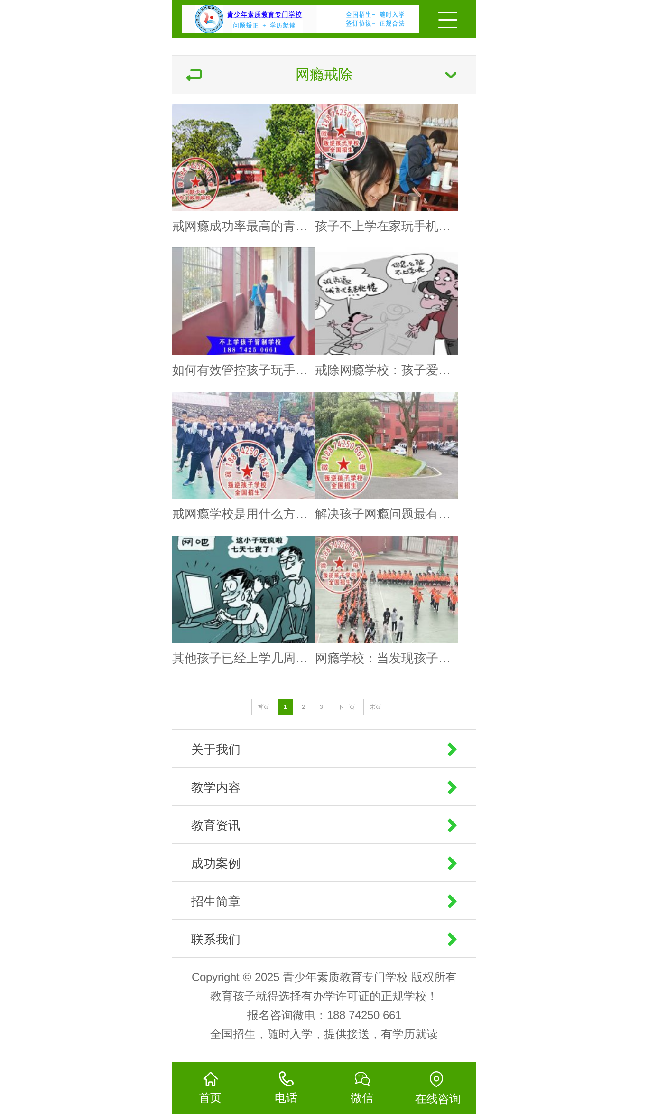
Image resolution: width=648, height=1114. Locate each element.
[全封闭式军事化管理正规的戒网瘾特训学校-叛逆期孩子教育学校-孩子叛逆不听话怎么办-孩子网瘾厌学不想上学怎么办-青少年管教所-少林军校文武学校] (273, 16)
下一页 (346, 707)
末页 (375, 707)
